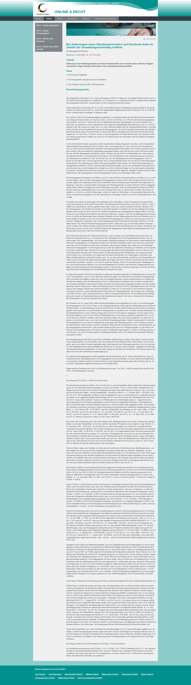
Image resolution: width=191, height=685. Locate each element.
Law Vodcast (40, 674)
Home (38, 19)
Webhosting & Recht (66, 678)
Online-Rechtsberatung (105, 19)
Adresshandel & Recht (73, 674)
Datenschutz (103, 3)
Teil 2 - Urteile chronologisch (42, 32)
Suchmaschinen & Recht (45, 678)
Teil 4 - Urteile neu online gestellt (47, 48)
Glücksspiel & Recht (130, 674)
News (60, 19)
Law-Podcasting (54, 674)
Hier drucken (150, 39)
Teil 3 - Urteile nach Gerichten (44, 40)
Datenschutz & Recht (110, 674)
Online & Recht (147, 674)
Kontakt (115, 3)
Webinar (86, 19)
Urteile (49, 19)
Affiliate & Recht (92, 674)
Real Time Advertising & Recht (90, 678)
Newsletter (72, 19)
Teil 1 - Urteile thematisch (47, 25)
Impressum (90, 3)
